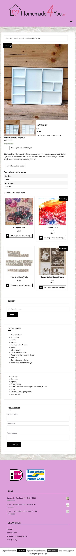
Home (7, 38)
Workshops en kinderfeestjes (22, 362)
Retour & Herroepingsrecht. (21, 392)
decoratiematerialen (30, 157)
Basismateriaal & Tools (19, 345)
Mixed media (15, 350)
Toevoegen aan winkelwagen (21, 148)
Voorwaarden (16, 394)
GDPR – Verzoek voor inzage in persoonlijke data (29, 387)
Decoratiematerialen (19, 38)
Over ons (14, 376)
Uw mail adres (12, 414)
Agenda (14, 381)
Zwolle (32, 159)
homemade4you (52, 157)
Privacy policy (16, 384)
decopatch (18, 157)
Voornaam (11, 424)
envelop (42, 157)
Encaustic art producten (20, 360)
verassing (26, 159)
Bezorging (14, 379)
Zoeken (12, 314)
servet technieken (15, 159)
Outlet (63, 154)
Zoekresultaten (16, 335)
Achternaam (12, 433)
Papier (13, 347)
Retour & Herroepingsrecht (17, 536)
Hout (30, 38)
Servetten (14, 357)
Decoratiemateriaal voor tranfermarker (40, 154)
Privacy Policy (12, 540)
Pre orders (15, 337)
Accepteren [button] (21, 551)
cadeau (10, 157)
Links (13, 389)
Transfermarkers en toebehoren (23, 355)
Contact (10, 529)
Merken (14, 342)
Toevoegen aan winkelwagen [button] (20, 236)
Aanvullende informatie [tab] (15, 166)
